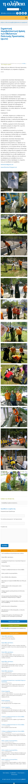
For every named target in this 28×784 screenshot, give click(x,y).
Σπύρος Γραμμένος (5, 566)
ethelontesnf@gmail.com (7, 164)
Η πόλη (23, 63)
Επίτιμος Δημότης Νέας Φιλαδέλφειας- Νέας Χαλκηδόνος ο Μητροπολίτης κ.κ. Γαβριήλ (11, 596)
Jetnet (23, 779)
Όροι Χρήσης (6, 772)
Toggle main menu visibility (26, 17)
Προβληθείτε (13, 772)
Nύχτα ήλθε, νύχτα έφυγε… (7, 557)
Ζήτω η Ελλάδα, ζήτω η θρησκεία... (9, 577)
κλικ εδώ (6, 628)
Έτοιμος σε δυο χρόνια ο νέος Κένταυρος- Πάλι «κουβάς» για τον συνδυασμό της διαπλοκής (12, 615)
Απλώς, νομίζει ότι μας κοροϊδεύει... (9, 573)
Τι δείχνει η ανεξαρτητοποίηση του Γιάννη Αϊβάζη (12, 569)
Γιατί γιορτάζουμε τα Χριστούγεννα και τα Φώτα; (12, 553)
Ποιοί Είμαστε (21, 772)
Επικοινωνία (14, 774)
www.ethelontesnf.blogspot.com (9, 167)
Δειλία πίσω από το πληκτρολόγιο (9, 606)
